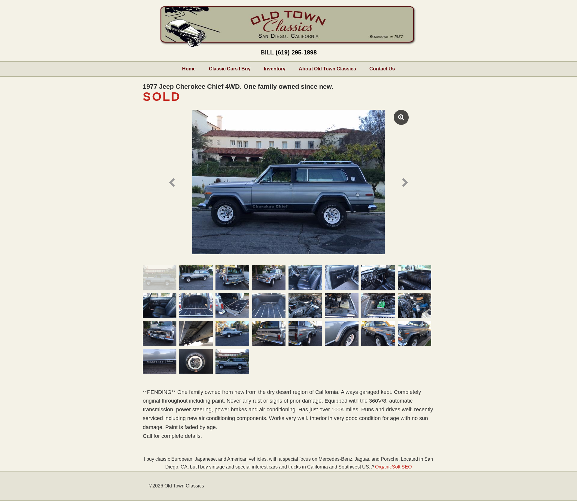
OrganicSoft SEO (393, 466)
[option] (288, 182)
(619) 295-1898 (296, 52)
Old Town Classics (288, 27)
